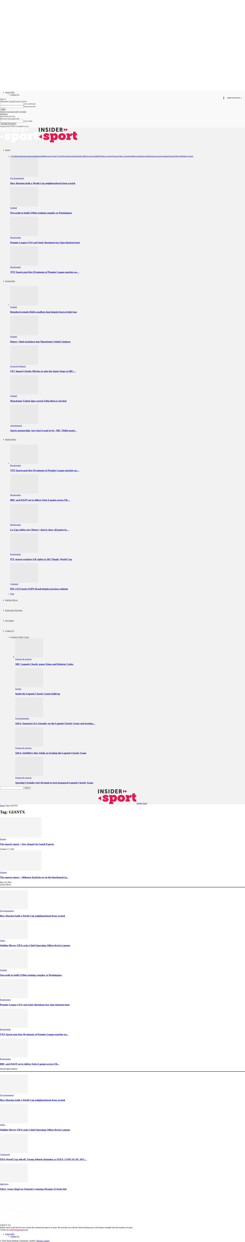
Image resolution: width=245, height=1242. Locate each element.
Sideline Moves (11, 600)
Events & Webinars (18, 366)
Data (12, 594)
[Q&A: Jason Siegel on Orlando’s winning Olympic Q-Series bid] (14, 1182)
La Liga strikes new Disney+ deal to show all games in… (39, 529)
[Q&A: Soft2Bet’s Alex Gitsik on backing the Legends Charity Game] (29, 746)
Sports (7, 150)
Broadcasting (15, 237)
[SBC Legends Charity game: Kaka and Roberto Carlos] (29, 657)
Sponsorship (10, 281)
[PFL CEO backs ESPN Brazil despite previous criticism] (24, 582)
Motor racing (106, 156)
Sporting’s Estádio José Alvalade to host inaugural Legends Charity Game (54, 782)
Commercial (5, 1154)
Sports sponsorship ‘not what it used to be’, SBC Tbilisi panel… (43, 430)
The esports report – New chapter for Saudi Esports (27, 844)
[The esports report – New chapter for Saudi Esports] (20, 837)
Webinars (4, 114)
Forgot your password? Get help (13, 112)
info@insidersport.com (19, 1230)
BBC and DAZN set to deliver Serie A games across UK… (40, 500)
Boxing (47, 156)
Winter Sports (187, 156)
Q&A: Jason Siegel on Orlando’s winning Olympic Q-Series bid (33, 1189)
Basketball (40, 156)
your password (29, 106)
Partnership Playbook (13, 610)
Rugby (142, 156)
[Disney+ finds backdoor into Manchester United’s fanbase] (24, 334)
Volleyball (178, 156)
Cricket (53, 156)
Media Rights (10, 439)
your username (29, 104)
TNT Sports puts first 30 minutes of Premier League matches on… (44, 272)
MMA (98, 156)
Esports (71, 156)
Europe (18, 689)
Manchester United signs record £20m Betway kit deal (38, 401)
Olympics (115, 156)
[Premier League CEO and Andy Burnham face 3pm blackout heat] (24, 235)
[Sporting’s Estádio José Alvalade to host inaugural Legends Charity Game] (29, 775)
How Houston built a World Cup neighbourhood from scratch (42, 183)
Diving (65, 156)
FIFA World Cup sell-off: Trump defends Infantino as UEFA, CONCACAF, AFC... (43, 1159)
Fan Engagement (17, 178)
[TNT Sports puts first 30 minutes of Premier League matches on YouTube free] (24, 265)
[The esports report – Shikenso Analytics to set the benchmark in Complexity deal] (20, 870)
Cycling (59, 156)
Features (3, 872)
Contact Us (14, 95)
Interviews (4, 1184)
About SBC (10, 92)
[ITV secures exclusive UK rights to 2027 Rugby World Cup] (24, 552)
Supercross (155, 156)
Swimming (164, 156)
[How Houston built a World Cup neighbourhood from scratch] (24, 176)
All (11, 156)
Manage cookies (43, 1241)
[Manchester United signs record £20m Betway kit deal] (24, 394)
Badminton (24, 156)
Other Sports (124, 156)
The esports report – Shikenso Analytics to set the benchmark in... (34, 877)
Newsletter (9, 621)
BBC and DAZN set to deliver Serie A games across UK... (29, 1064)
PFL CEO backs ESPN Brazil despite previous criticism (39, 589)
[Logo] (19, 142)
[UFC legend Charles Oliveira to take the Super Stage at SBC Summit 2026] (24, 364)
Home (2, 806)
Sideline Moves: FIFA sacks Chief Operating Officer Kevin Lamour (35, 945)
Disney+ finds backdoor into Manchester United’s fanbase (40, 341)
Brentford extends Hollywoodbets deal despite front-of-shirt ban (43, 312)
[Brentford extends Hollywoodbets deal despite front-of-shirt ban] (24, 305)
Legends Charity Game (19, 637)
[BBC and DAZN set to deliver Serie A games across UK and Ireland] (24, 493)
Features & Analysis (23, 659)
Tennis (171, 156)
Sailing (148, 156)
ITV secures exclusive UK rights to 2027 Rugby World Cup (41, 559)
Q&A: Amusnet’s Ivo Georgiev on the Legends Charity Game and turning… (55, 723)
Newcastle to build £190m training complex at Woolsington (41, 213)
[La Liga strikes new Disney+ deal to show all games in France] (24, 522)
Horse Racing (89, 156)
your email (28, 121)
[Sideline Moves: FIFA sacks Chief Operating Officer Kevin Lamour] (14, 938)
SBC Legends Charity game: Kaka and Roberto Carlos (44, 664)
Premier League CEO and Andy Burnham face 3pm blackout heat (45, 242)
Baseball (32, 156)
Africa (2, 940)
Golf (82, 156)
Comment (14, 584)
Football (77, 156)
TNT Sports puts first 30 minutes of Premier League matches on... (34, 1034)
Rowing (136, 156)
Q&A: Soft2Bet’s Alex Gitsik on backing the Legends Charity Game (50, 753)
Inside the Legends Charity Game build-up (37, 693)
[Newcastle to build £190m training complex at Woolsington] (24, 205)
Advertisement (16, 426)
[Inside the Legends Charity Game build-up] (29, 686)
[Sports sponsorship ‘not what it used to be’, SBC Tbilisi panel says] (24, 423)
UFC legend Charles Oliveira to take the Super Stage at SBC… (43, 371)
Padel (131, 156)
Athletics (16, 156)
